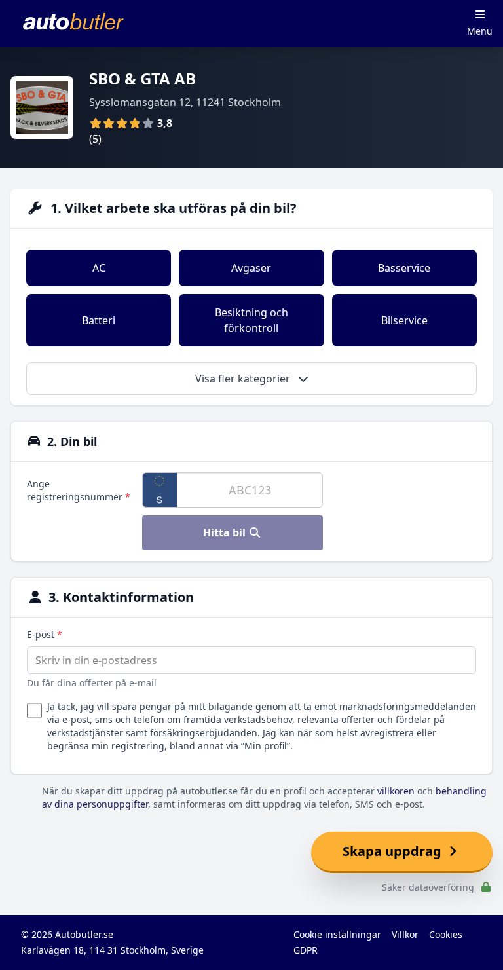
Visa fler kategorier (244, 378)
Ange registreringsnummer (78, 490)
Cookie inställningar (337, 934)
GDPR (305, 950)
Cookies (445, 934)
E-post (44, 634)
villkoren (396, 791)
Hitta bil (225, 532)
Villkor (405, 934)
